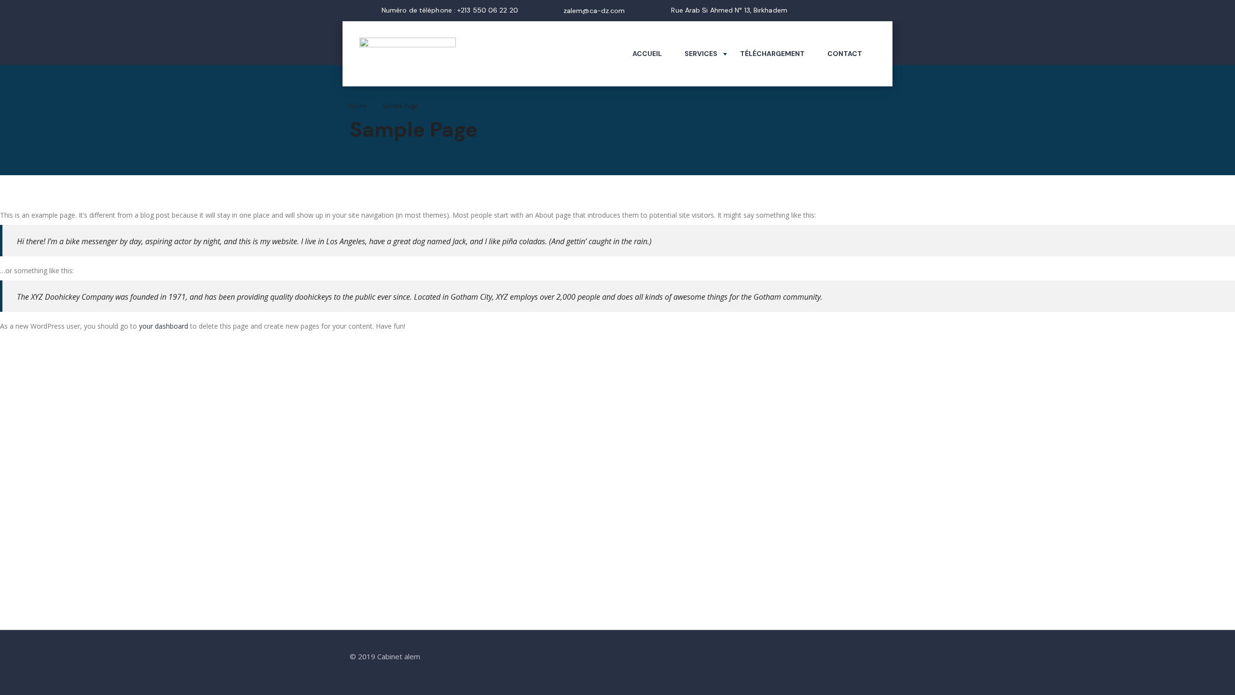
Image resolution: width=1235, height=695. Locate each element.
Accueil (647, 53)
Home (358, 106)
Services (701, 53)
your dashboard (163, 326)
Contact (844, 53)
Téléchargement (772, 53)
